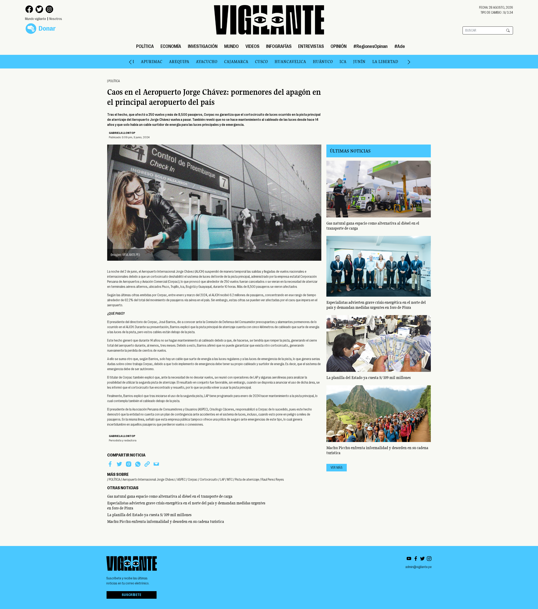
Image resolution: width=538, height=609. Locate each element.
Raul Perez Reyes (272, 479)
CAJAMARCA (215, 61)
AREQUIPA (158, 61)
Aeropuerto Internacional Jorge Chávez (149, 479)
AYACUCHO (185, 61)
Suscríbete (131, 595)
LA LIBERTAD (364, 61)
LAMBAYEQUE (397, 61)
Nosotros (55, 19)
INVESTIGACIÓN (203, 46)
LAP (222, 479)
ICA (321, 61)
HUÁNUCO (301, 61)
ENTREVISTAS (311, 46)
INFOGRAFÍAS (278, 46)
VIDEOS (252, 46)
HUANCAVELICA (269, 61)
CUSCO (240, 61)
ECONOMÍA (171, 46)
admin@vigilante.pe (418, 567)
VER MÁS (337, 468)
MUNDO (231, 46)
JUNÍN (338, 61)
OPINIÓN (339, 46)
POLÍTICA (145, 46)
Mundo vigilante (35, 19)
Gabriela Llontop (122, 132)
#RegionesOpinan (370, 46)
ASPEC (181, 479)
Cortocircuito (209, 479)
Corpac (193, 479)
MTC (230, 479)
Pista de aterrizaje (247, 479)
